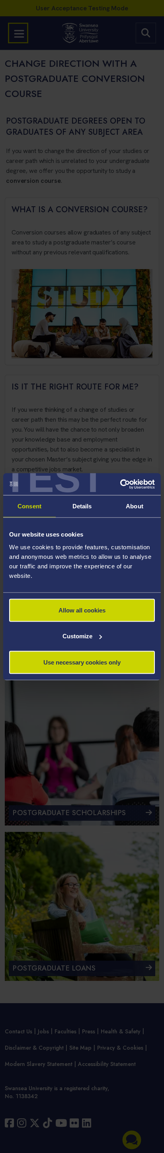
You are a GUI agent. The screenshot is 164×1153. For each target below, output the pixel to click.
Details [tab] (82, 506)
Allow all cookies (82, 610)
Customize (77, 636)
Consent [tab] (29, 506)
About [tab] (134, 506)
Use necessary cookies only (82, 662)
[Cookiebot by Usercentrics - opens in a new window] (120, 484)
